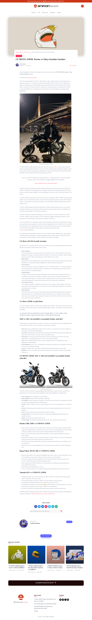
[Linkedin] (68, 600)
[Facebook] (60, 600)
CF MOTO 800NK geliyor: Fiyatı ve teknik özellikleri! (17, 566)
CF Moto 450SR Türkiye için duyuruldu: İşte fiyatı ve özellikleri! (35, 567)
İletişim (45, 1)
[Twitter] (63, 600)
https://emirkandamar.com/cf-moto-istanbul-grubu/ (46, 183)
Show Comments (46, 535)
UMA (55, 167)
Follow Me (69, 521)
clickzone (25, 602)
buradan (25, 229)
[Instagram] (65, 600)
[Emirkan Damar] (46, 6)
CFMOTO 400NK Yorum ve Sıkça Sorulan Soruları (55, 566)
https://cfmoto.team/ (32, 77)
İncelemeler (26, 52)
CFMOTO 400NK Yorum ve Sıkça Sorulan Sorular (43, 493)
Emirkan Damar (19, 52)
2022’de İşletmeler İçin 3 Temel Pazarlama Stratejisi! (75, 566)
